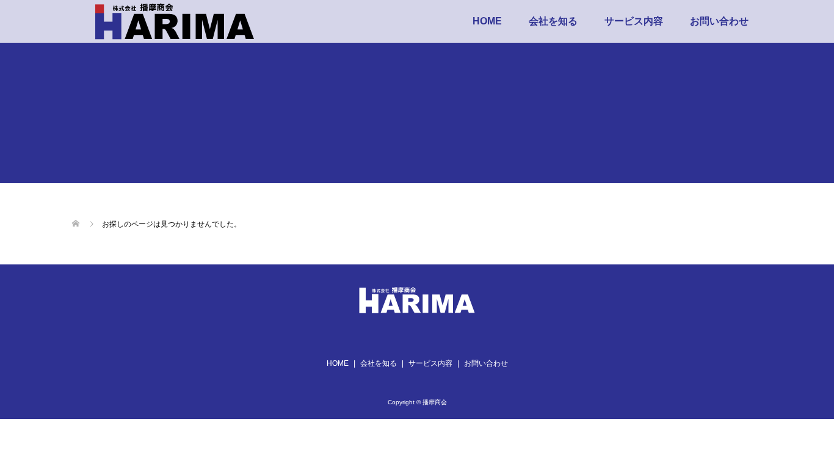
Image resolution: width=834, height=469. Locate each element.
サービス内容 (633, 21)
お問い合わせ (719, 21)
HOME (487, 21)
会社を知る (553, 21)
